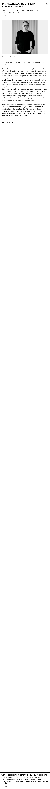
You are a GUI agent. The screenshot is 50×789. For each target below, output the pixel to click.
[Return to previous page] (47, 4)
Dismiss (4, 786)
